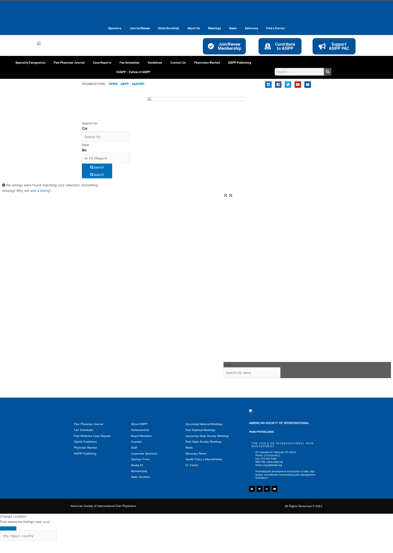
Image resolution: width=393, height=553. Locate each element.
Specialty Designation (30, 62)
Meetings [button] (214, 28)
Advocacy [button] (251, 28)
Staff (134, 447)
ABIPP (125, 84)
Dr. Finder (191, 465)
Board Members (141, 436)
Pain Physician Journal (69, 62)
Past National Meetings (200, 430)
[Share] (43, 545)
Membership (139, 471)
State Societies (168, 28)
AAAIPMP (138, 84)
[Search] (327, 72)
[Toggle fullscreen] (25, 545)
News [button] (233, 28)
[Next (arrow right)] (25, 551)
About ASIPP (139, 424)
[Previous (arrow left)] (8, 551)
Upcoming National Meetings (204, 424)
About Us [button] (193, 28)
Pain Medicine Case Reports (92, 436)
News (189, 447)
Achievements (140, 430)
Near (85, 145)
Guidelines (155, 62)
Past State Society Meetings (203, 441)
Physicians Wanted (207, 62)
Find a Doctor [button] (275, 28)
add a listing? (40, 191)
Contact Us (178, 62)
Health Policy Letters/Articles (203, 459)
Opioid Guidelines (85, 441)
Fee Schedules (129, 62)
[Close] (8, 528)
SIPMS (111, 84)
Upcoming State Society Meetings (207, 436)
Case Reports (102, 62)
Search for (90, 123)
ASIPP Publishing (239, 62)
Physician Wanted (85, 447)
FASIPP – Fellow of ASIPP (133, 72)
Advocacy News (195, 453)
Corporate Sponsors (144, 453)
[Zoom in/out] (8, 545)
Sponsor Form (140, 459)
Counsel (136, 441)
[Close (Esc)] (60, 545)
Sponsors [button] (114, 28)
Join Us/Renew (140, 28)
